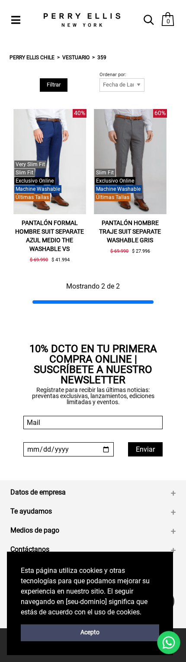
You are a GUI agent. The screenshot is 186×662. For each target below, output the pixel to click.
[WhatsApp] (168, 642)
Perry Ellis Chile (32, 58)
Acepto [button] (89, 632)
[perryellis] (82, 20)
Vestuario (76, 58)
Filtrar (54, 84)
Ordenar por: (112, 74)
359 (101, 58)
